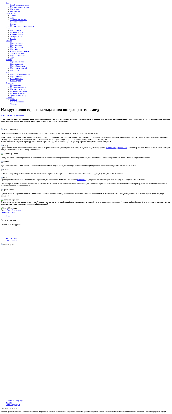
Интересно (10, 83)
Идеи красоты (6, 115)
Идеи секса (14, 70)
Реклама (13, 100)
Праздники (14, 9)
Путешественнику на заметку (22, 26)
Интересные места (17, 89)
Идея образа (15, 49)
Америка (13, 15)
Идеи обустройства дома (20, 74)
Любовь (9, 60)
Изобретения (15, 85)
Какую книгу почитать (19, 7)
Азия (12, 18)
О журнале (10, 98)
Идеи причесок (16, 43)
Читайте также (11, 238)
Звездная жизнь (16, 37)
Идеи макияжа (16, 45)
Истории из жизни (17, 93)
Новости (9, 216)
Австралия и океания (18, 20)
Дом (7, 72)
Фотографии (15, 11)
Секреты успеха (16, 34)
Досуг (8, 3)
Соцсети (13, 104)
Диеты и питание (17, 53)
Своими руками (16, 79)
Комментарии (11, 241)
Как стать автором (17, 102)
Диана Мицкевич (14, 210)
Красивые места (16, 22)
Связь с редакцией (13, 405)
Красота (9, 41)
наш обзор (81, 180)
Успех (8, 28)
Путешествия (11, 13)
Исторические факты (18, 91)
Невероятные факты (18, 87)
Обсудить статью (8, 212)
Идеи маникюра (16, 47)
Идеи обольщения (17, 66)
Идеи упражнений (17, 55)
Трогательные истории (19, 95)
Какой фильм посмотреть (20, 5)
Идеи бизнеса (15, 30)
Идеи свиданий (16, 64)
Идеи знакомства (17, 62)
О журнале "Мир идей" (15, 400)
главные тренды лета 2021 (116, 148)
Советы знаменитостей (19, 51)
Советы (13, 39)
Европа (13, 24)
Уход (12, 58)
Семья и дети (15, 81)
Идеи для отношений (18, 68)
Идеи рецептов (16, 77)
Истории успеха (16, 32)
